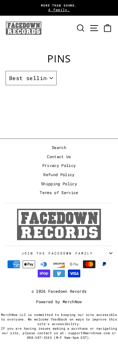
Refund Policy (58, 174)
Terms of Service (59, 192)
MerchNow (72, 301)
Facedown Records (67, 291)
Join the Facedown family (57, 253)
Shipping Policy (59, 183)
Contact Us (59, 156)
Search (59, 147)
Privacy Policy (59, 165)
